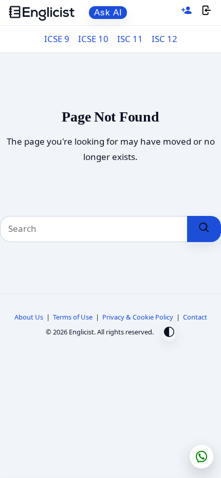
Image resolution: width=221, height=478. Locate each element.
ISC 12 (164, 39)
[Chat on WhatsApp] (201, 456)
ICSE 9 (56, 39)
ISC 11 (130, 39)
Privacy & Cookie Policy (137, 317)
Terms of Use (73, 317)
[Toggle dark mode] (169, 333)
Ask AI (108, 12)
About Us (28, 317)
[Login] (206, 13)
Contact (195, 317)
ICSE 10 (93, 39)
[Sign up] (186, 13)
